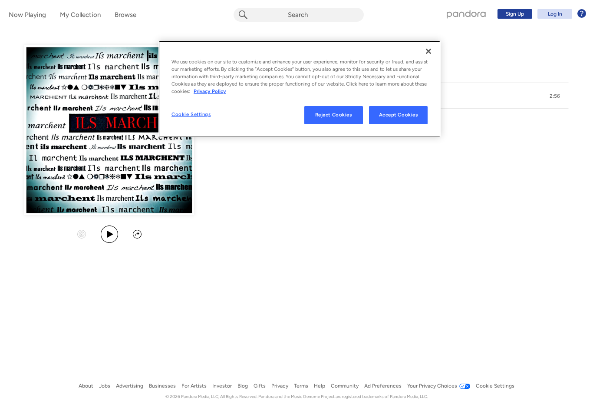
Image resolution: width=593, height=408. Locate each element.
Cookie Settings (191, 114)
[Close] (428, 51)
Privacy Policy (210, 91)
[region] (299, 89)
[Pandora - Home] (466, 14)
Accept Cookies (398, 115)
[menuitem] (540, 14)
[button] (554, 96)
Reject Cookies (333, 115)
